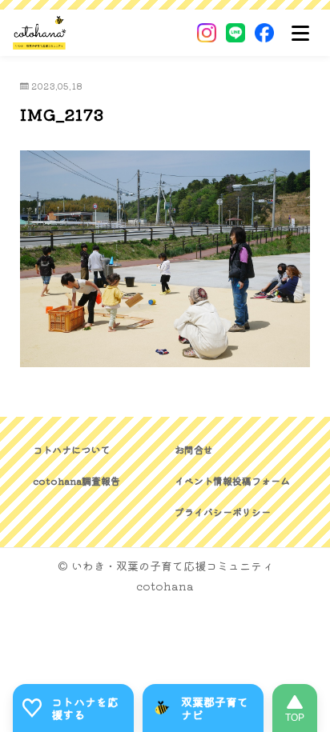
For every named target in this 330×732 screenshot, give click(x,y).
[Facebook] (264, 32)
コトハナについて (71, 449)
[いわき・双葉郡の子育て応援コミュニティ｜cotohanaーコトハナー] (39, 33)
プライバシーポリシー (223, 511)
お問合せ (194, 449)
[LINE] (235, 32)
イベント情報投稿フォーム (232, 480)
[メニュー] (300, 32)
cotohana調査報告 (76, 480)
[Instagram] (206, 32)
